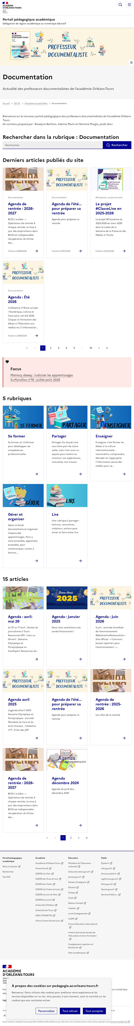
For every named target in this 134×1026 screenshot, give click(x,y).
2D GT (17, 103)
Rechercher (120, 4)
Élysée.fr (105, 863)
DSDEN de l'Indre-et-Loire (47, 889)
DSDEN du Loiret (43, 899)
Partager (59, 436)
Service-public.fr (109, 873)
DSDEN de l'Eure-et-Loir (46, 878)
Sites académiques (77, 952)
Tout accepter (94, 1011)
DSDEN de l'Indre (43, 884)
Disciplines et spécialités (36, 103)
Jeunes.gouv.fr (74, 877)
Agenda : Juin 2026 (107, 619)
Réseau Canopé (75, 903)
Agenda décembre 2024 (65, 781)
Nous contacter (10, 866)
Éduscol (72, 887)
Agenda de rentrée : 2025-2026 (108, 704)
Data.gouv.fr (107, 884)
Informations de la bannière (131, 62)
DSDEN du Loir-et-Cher (46, 894)
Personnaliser (46, 1011)
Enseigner (104, 436)
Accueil (6, 103)
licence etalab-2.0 (118, 1021)
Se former (16, 436)
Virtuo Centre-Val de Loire (47, 920)
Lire (55, 514)
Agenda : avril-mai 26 (20, 619)
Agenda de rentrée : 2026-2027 (21, 208)
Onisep (71, 892)
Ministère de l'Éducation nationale (79, 865)
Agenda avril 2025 (18, 702)
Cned (70, 897)
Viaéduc (72, 908)
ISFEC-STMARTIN (43, 915)
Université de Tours (44, 910)
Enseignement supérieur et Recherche (80, 946)
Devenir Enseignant (77, 882)
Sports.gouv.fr (107, 889)
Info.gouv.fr (106, 868)
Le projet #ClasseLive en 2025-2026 (109, 208)
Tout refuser (70, 1011)
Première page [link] (27, 348)
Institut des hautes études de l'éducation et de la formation (82, 934)
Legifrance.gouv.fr (109, 878)
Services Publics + (109, 894)
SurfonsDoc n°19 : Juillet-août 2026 (35, 379)
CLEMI (71, 918)
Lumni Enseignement (77, 913)
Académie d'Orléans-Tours (47, 863)
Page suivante (99, 348)
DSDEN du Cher (43, 873)
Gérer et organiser (16, 517)
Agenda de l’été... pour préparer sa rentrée (67, 208)
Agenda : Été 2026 (19, 299)
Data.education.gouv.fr (79, 871)
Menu (129, 4)
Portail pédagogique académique (29, 19)
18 (91, 348)
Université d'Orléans (44, 905)
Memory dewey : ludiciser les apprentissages (41, 375)
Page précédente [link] (35, 348)
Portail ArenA (41, 868)
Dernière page (106, 348)
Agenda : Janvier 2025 (66, 619)
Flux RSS (6, 877)
